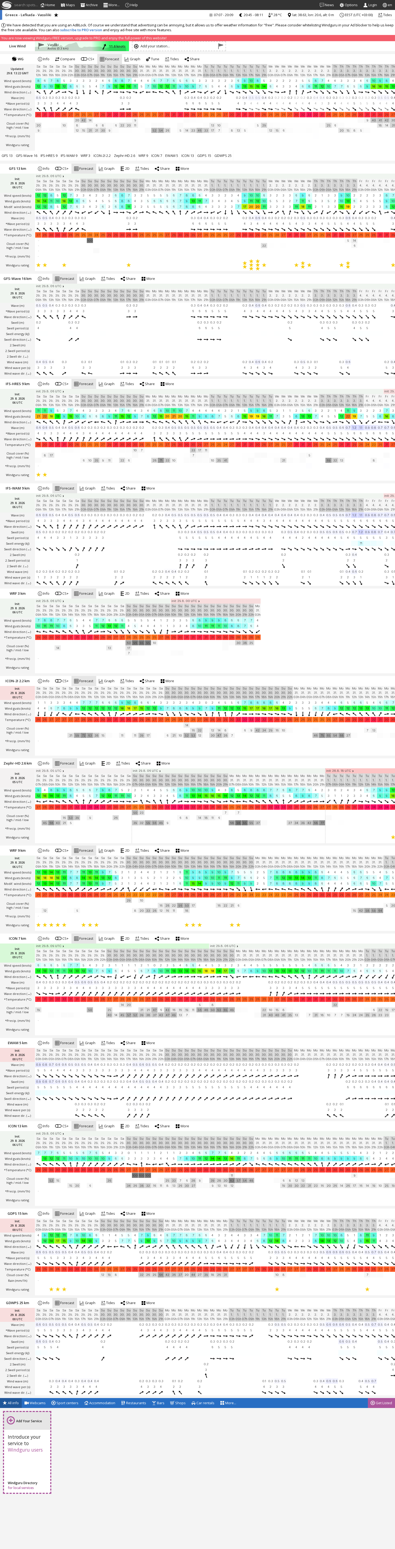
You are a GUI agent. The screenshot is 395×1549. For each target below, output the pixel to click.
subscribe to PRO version (81, 29)
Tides (387, 14)
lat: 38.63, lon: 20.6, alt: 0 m (313, 14)
